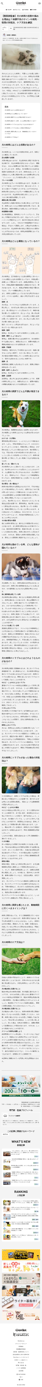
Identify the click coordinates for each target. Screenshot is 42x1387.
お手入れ (4, 28)
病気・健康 (35, 1219)
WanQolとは (21, 1341)
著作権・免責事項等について (21, 1352)
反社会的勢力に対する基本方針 (21, 1354)
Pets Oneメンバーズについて (21, 1357)
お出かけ (36, 1163)
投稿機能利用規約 (21, 1349)
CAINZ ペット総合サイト (21, 1360)
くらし (36, 1156)
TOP (3, 1104)
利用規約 (21, 1346)
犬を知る (8, 1104)
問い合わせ (21, 1362)
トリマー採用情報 (21, 1368)
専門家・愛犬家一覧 (21, 1365)
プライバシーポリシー (21, 1343)
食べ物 (36, 1211)
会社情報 (21, 1370)
